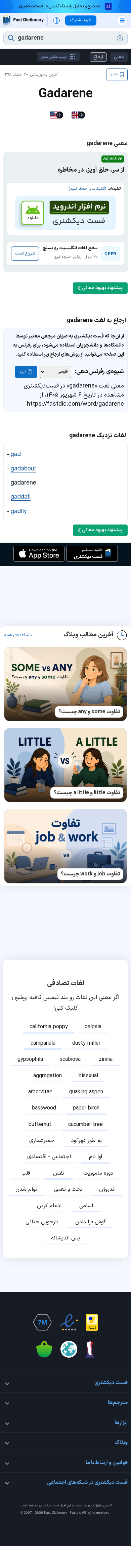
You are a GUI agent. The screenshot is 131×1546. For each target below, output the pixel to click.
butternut (40, 1125)
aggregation (47, 1076)
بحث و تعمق (68, 1189)
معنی (119, 56)
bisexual (88, 1076)
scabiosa (70, 1059)
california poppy (49, 1027)
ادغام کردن (49, 1206)
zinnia (106, 1059)
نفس (58, 1173)
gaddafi (21, 496)
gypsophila (30, 1059)
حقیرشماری (41, 1141)
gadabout (23, 467)
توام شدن (26, 1189)
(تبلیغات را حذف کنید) (87, 189)
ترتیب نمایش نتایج (54, 56)
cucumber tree (85, 1125)
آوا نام (95, 1157)
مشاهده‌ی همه (18, 635)
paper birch (86, 1108)
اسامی (86, 1206)
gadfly (19, 510)
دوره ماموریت (98, 1173)
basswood (44, 1108)
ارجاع (98, 56)
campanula (43, 1043)
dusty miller (86, 1043)
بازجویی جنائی (42, 1222)
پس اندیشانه (65, 1238)
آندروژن (107, 1189)
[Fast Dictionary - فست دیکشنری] (23, 20)
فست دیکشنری (49, 1505)
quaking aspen (86, 1092)
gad (16, 453)
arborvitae (40, 1092)
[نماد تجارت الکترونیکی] (69, 1322)
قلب (25, 1173)
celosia (93, 1027)
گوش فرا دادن (90, 1222)
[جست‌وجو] (11, 38)
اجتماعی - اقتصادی (49, 1157)
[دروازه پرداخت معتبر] (92, 1322)
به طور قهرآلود (86, 1141)
